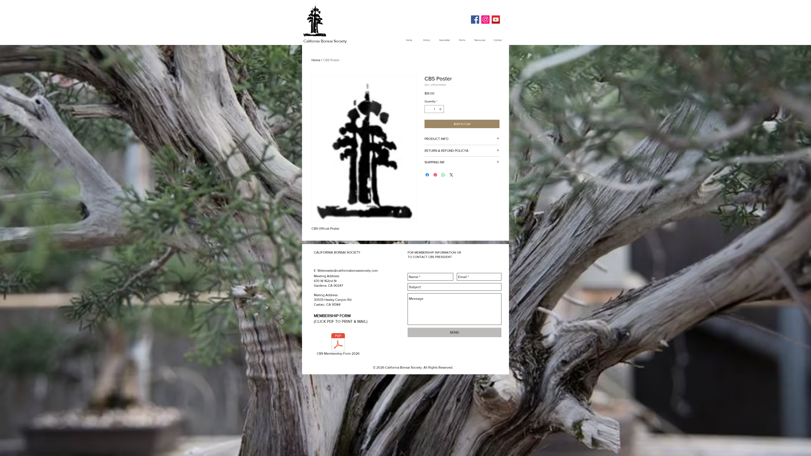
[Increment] (440, 109)
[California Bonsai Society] (475, 19)
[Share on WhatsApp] (443, 174)
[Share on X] (451, 174)
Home (316, 60)
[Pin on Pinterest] (435, 174)
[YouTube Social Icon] (496, 19)
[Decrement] (427, 109)
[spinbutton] (434, 109)
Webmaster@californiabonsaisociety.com (347, 270)
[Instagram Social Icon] (485, 19)
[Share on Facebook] (427, 174)
